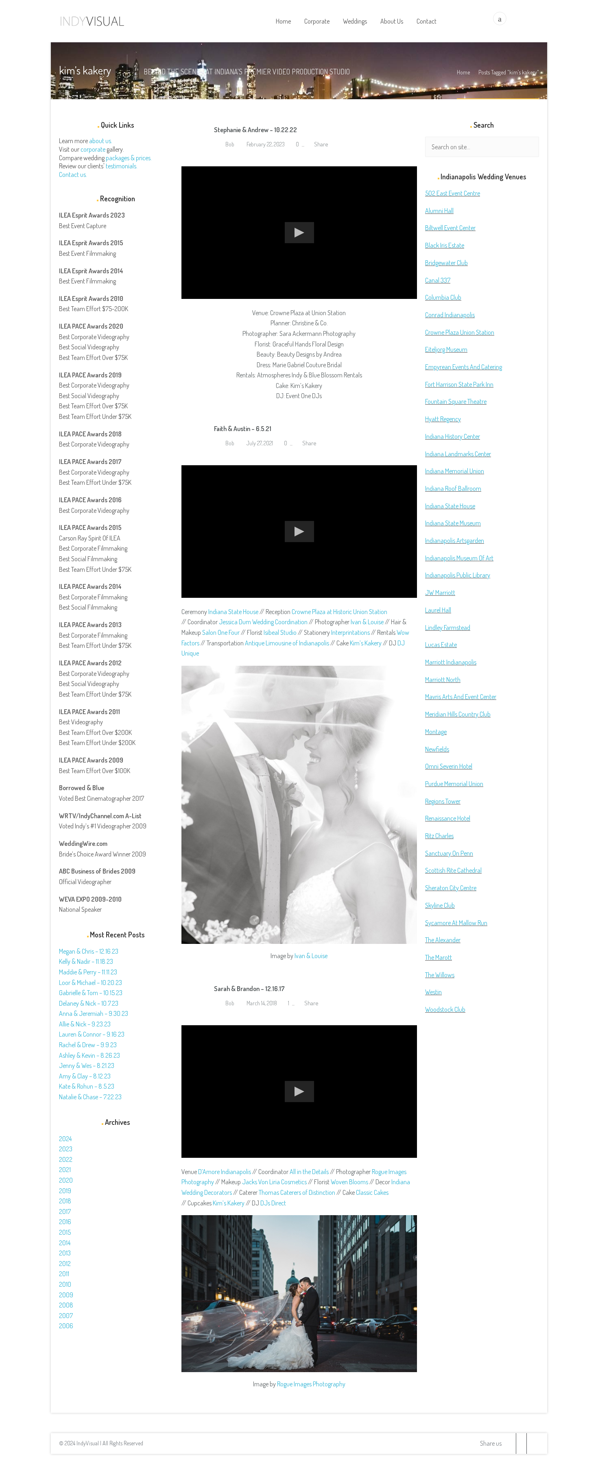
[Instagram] (531, 1443)
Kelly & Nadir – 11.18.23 (86, 961)
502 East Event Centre (452, 193)
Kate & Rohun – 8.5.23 (86, 1086)
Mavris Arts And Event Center (460, 697)
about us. (100, 141)
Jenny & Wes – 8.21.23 (86, 1065)
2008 (66, 1305)
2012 (65, 1263)
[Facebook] (521, 1443)
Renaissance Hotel (447, 818)
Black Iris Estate (444, 245)
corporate (93, 149)
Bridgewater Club (446, 263)
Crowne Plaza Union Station (459, 332)
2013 (65, 1253)
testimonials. (121, 166)
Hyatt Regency (443, 419)
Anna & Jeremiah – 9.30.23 (93, 1013)
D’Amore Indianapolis (224, 1172)
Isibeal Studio (280, 632)
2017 (65, 1211)
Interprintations (350, 632)
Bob (229, 144)
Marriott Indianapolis (450, 662)
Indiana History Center (452, 436)
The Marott (438, 957)
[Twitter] (511, 1443)
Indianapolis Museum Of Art (459, 558)
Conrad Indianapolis (450, 315)
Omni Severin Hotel (448, 766)
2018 (65, 1201)
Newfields (437, 749)
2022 (65, 1159)
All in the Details (309, 1172)
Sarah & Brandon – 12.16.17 (249, 989)
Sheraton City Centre (450, 888)
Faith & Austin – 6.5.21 (242, 429)
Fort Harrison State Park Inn (459, 384)
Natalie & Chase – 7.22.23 (90, 1097)
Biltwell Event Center (450, 228)
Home (463, 72)
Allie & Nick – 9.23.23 (85, 1024)
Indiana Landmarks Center (458, 454)
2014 (64, 1243)
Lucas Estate (441, 645)
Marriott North (443, 679)
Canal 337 (437, 280)
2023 (65, 1149)
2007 (66, 1316)
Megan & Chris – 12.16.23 (88, 951)
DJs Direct (273, 1203)
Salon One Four (221, 632)
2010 (65, 1284)
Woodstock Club (445, 1009)
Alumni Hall (439, 211)
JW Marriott (440, 592)
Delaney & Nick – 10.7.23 (88, 1003)
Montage (436, 732)
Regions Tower (443, 801)
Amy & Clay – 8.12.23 (85, 1076)
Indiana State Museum (453, 523)
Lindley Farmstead (447, 627)
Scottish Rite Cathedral (453, 870)
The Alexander (443, 940)
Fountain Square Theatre (456, 401)
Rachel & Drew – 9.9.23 (88, 1045)
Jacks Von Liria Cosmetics (274, 1182)
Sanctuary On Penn (449, 853)
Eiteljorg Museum (446, 349)
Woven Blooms (349, 1182)
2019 (65, 1191)
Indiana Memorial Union (454, 471)
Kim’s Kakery (366, 643)
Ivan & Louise (367, 622)
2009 (66, 1295)
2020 (66, 1180)
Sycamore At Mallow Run (456, 923)
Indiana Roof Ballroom (453, 488)
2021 (65, 1170)
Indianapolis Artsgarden (454, 540)
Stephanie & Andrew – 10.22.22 (255, 130)
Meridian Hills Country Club (458, 714)
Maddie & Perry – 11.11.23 (88, 972)
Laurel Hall (438, 610)
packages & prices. (129, 158)
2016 (65, 1222)
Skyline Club (440, 905)
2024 (65, 1139)
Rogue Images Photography (311, 1384)
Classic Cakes (372, 1192)
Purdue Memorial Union (454, 784)
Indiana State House (233, 612)
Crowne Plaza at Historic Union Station (339, 612)
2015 (65, 1232)
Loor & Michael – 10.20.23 (90, 982)
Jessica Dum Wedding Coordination (263, 622)
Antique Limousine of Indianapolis (287, 643)
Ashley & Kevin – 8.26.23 (89, 1055)
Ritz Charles (439, 836)
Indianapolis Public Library (457, 575)
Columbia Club (443, 297)
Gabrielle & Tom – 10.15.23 (90, 993)
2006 (66, 1326)
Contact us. (73, 174)
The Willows (439, 975)
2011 (64, 1274)
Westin (433, 992)
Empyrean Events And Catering (463, 367)
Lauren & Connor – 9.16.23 (91, 1034)
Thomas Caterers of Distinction (297, 1192)
